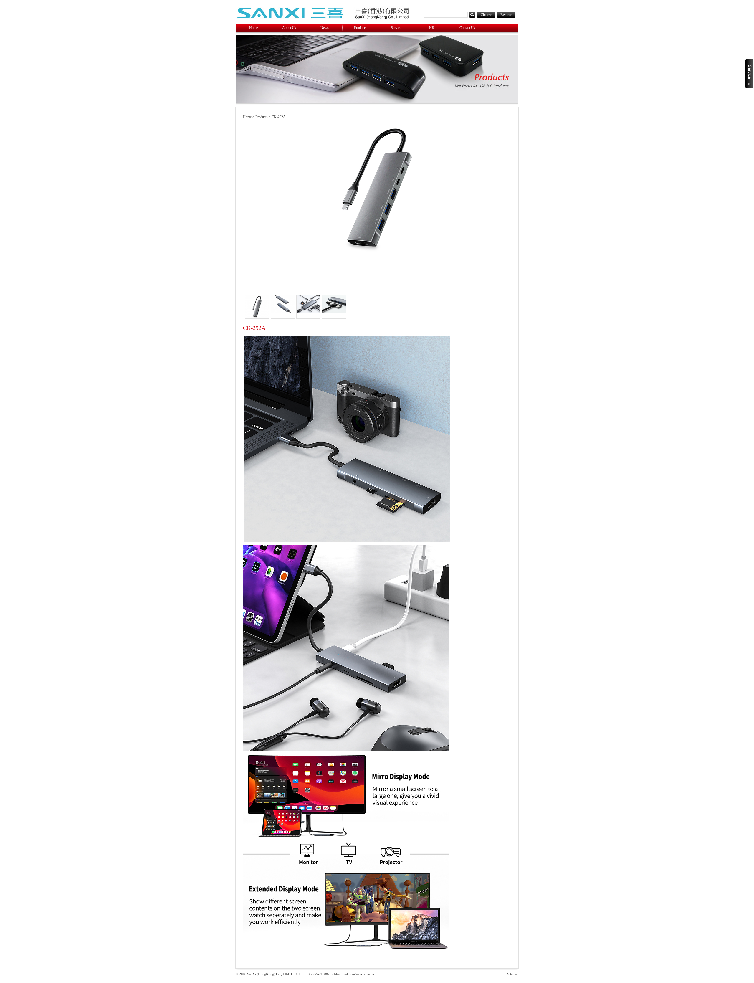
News (324, 28)
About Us (289, 28)
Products (360, 28)
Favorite (506, 15)
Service (396, 28)
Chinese (486, 15)
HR (431, 28)
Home (253, 28)
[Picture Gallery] (257, 307)
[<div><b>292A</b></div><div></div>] (283, 307)
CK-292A (279, 117)
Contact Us (467, 28)
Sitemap (512, 974)
